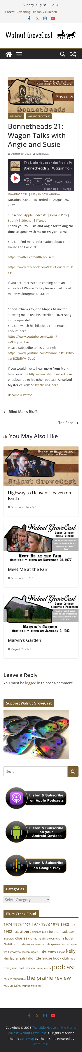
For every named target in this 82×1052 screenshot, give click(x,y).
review (7, 979)
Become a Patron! (20, 395)
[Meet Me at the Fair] (41, 526)
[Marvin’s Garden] (41, 597)
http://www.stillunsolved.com (50, 374)
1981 (73, 925)
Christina (9, 944)
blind (45, 931)
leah (22, 958)
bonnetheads (58, 932)
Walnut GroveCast (39, 116)
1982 (7, 931)
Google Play (58, 215)
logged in (32, 683)
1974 (7, 924)
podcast (63, 967)
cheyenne (52, 938)
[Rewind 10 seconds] (27, 181)
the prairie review (49, 977)
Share (67, 189)
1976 (27, 924)
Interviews (16, 116)
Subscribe (51, 189)
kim (6, 958)
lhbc (29, 958)
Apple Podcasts (35, 215)
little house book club (51, 958)
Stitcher (27, 220)
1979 (55, 924)
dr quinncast (56, 944)
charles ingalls (37, 938)
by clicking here (46, 385)
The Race (65, 422)
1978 (45, 924)
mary (7, 968)
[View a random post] (73, 54)
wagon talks (12, 985)
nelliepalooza (43, 968)
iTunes (41, 220)
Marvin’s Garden (24, 640)
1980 (64, 924)
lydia (72, 958)
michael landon (23, 968)
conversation (38, 944)
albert (25, 931)
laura (14, 958)
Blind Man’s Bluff (23, 411)
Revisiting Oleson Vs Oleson (36, 12)
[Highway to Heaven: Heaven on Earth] (41, 449)
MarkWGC (42, 154)
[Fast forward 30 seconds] (49, 181)
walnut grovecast (32, 986)
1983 (16, 932)
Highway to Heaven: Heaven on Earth (39, 495)
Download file (18, 194)
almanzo (36, 931)
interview (47, 951)
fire (5, 951)
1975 (17, 924)
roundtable (19, 979)
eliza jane (72, 944)
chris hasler (65, 938)
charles (21, 938)
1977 (35, 924)
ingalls (34, 952)
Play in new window (45, 194)
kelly (71, 951)
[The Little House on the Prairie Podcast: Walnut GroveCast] (8, 54)
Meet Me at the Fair (27, 569)
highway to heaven (19, 951)
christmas (23, 944)
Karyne (61, 951)
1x (38, 181)
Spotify (13, 220)
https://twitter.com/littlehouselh (32, 257)
